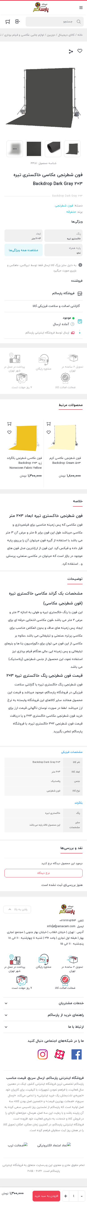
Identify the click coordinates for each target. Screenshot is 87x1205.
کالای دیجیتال (66, 35)
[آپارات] (59, 1054)
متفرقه (71, 212)
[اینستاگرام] (42, 1054)
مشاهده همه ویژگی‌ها (23, 250)
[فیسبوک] (76, 1054)
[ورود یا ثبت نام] (17, 21)
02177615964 (68, 921)
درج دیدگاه (43, 873)
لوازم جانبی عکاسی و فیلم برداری (24, 35)
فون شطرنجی (64, 206)
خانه (80, 35)
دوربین (51, 35)
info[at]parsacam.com (61, 926)
